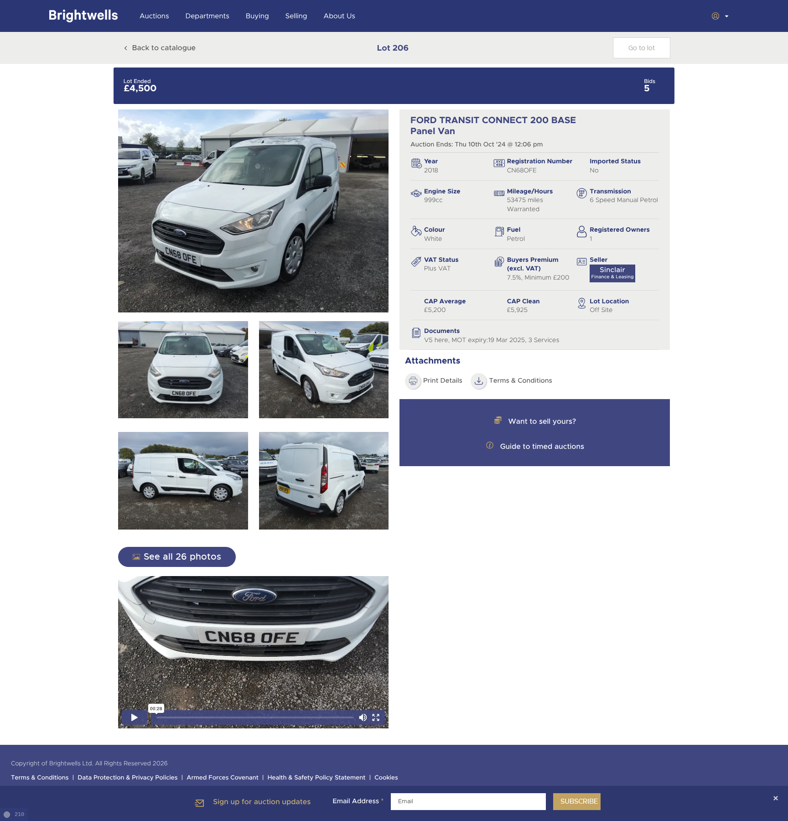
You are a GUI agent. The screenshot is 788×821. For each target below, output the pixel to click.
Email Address (358, 801)
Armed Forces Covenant (223, 778)
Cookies (386, 778)
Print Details (442, 381)
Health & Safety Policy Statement (317, 778)
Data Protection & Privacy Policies (127, 778)
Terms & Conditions (520, 381)
